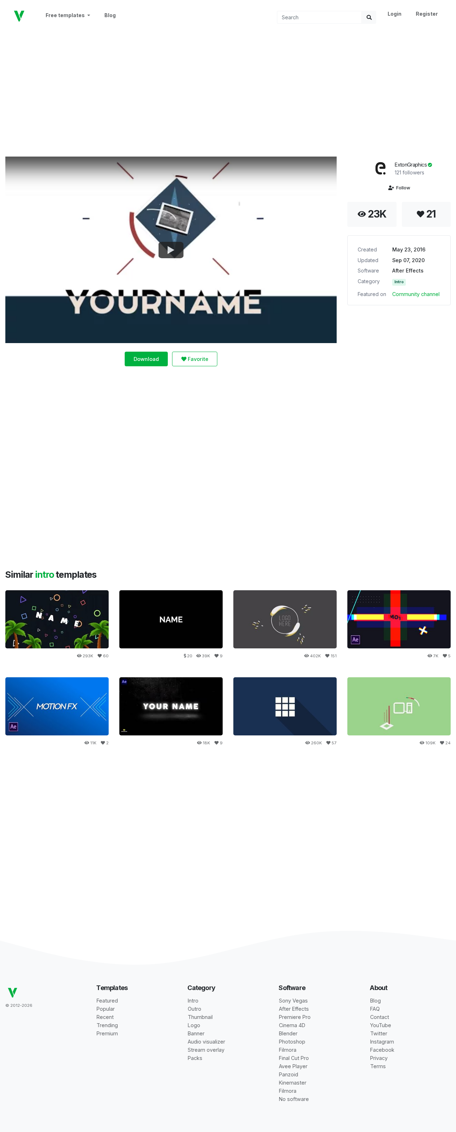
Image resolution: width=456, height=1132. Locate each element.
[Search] (369, 17)
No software (294, 1099)
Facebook (382, 1050)
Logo (194, 1025)
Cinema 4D (292, 1025)
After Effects (408, 270)
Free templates (66, 15)
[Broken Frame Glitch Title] (171, 619)
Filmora (287, 1050)
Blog (110, 15)
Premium (107, 1033)
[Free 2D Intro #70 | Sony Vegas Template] (399, 706)
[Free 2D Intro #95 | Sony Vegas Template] (285, 619)
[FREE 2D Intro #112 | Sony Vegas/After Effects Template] (57, 619)
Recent (105, 1017)
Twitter (378, 1033)
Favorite (197, 359)
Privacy (379, 1058)
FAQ (375, 1009)
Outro (194, 1009)
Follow (402, 187)
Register (427, 14)
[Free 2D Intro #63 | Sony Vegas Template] (285, 706)
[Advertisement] (228, 89)
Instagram (382, 1042)
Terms (378, 1066)
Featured (107, 1001)
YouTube (380, 1025)
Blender (288, 1033)
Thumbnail (200, 1017)
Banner (196, 1033)
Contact (379, 1017)
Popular (106, 1009)
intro (45, 574)
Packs (195, 1058)
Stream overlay (206, 1050)
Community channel (416, 294)
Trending (107, 1025)
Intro (399, 282)
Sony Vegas (293, 1001)
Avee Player (293, 1066)
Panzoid (288, 1074)
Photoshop (292, 1042)
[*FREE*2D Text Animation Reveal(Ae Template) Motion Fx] (57, 706)
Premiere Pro (295, 1017)
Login (394, 14)
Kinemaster (292, 1083)
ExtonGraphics (411, 165)
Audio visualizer (206, 1042)
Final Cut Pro (294, 1058)
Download (146, 359)
